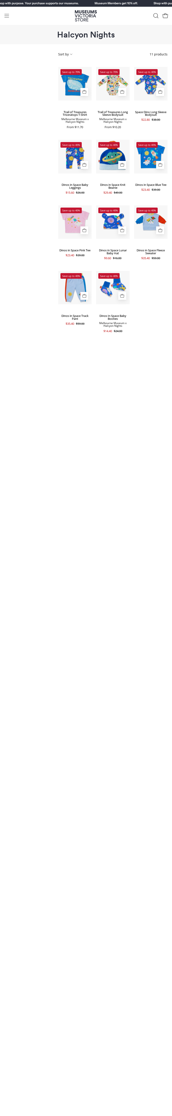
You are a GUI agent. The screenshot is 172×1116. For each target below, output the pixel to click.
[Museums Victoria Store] (86, 16)
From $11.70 (75, 127)
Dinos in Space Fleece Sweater (151, 252)
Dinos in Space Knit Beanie (112, 186)
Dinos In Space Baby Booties (112, 317)
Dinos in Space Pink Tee (74, 250)
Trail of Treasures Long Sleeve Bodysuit (113, 113)
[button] (155, 16)
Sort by (63, 54)
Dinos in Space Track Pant (74, 317)
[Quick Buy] (84, 92)
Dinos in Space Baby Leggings (75, 186)
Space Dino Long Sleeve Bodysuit (150, 113)
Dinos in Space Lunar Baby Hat (113, 252)
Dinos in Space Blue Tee (150, 184)
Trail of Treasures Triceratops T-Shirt (75, 113)
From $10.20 (113, 127)
